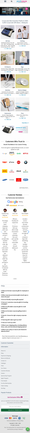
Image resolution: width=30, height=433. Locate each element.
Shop (2, 353)
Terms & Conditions (11, 420)
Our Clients (3, 368)
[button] (2, 232)
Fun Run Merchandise (6, 383)
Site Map (3, 388)
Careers (3, 373)
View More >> (25, 123)
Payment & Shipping (6, 355)
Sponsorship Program (6, 375)
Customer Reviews (5, 370)
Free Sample (4, 380)
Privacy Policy (20, 420)
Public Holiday (4, 385)
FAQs (2, 365)
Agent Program (4, 378)
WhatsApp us (24, 336)
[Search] (11, 1)
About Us (3, 350)
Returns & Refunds (5, 358)
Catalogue (3, 363)
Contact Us (3, 360)
